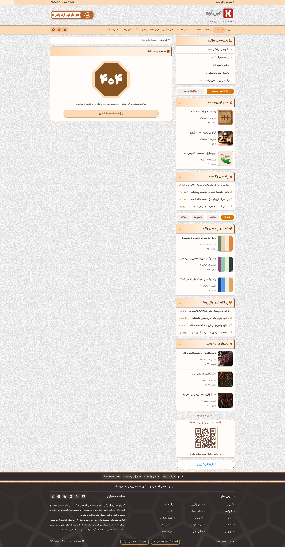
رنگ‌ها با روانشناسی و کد (218, 81)
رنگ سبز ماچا (168, 476)
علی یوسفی (62, 505)
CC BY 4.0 (114, 525)
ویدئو (144, 30)
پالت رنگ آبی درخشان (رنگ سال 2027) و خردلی (207, 185)
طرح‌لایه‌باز (228, 511)
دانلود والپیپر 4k (150, 476)
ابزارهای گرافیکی (170, 29)
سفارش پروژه (167, 525)
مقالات (183, 217)
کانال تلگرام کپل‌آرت (205, 464)
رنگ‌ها (208, 30)
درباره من (127, 29)
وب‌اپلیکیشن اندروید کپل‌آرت (164, 541)
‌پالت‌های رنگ (221, 57)
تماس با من (198, 531)
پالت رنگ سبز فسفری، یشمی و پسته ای (210, 192)
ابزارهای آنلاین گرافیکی (217, 73)
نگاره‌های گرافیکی (218, 50)
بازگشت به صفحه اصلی (111, 113)
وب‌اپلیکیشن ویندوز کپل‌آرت (133, 541)
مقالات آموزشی (196, 511)
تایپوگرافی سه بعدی (131, 476)
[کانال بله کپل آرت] (71, 496)
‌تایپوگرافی (198, 518)
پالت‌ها (227, 217)
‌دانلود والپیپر (221, 65)
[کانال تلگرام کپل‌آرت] (58, 496)
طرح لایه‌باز (154, 30)
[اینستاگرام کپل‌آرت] (52, 496)
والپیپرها (198, 217)
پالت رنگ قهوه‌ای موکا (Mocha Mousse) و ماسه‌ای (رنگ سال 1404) (207, 200)
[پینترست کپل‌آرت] (77, 496)
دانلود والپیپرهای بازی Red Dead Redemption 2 (208, 326)
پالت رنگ (220, 30)
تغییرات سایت (112, 30)
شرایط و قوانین (196, 525)
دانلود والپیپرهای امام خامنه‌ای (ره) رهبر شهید (208, 311)
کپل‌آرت (229, 30)
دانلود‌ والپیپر (197, 504)
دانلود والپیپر (196, 30)
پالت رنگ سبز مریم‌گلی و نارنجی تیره (211, 207)
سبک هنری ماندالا (110, 476)
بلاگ (137, 30)
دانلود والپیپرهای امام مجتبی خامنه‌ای (210, 318)
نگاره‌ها (184, 30)
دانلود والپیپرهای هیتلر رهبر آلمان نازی (209, 333)
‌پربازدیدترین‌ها (191, 91)
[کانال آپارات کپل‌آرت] (83, 496)
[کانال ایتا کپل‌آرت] (65, 496)
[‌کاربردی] (59, 29)
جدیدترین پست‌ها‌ (220, 91)
